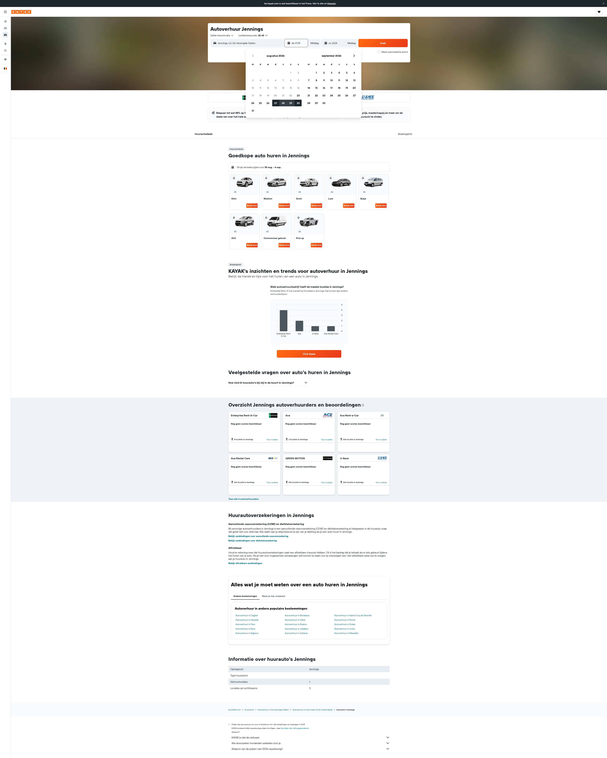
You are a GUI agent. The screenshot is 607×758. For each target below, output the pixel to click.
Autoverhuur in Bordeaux (297, 615)
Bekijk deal (252, 205)
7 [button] (283, 80)
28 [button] (283, 103)
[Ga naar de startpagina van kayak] (21, 12)
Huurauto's (249, 709)
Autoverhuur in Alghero (247, 633)
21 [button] (283, 95)
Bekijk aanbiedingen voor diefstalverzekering (252, 540)
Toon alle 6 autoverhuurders (243, 499)
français (331, 3)
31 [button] (253, 110)
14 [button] (283, 87)
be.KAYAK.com (234, 709)
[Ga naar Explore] (5, 44)
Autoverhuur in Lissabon (296, 628)
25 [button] (260, 103)
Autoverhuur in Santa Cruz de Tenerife (353, 615)
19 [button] (268, 95)
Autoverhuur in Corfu (344, 628)
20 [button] (275, 95)
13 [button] (275, 87)
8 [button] (290, 80)
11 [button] (260, 87)
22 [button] (290, 95)
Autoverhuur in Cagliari (247, 615)
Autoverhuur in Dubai (344, 624)
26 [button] (268, 103)
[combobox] (222, 35)
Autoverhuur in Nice (245, 628)
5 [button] (268, 80)
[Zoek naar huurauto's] (5, 35)
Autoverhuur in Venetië (247, 619)
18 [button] (260, 95)
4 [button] (260, 80)
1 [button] (290, 72)
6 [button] (275, 80)
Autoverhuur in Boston (296, 624)
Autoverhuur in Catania (296, 633)
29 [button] (290, 103)
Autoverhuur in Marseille (346, 633)
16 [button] (298, 87)
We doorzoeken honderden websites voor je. (256, 743)
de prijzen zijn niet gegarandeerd (295, 728)
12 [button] (268, 87)
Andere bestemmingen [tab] (245, 596)
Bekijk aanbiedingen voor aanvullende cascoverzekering (258, 536)
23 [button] (298, 95)
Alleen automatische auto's (394, 51)
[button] (603, 3)
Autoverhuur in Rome (344, 619)
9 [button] (298, 80)
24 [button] (252, 103)
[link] (309, 354)
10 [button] (252, 87)
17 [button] (253, 95)
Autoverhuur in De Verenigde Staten (273, 709)
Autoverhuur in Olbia (295, 619)
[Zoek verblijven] (5, 28)
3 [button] (253, 80)
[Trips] (5, 59)
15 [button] (291, 87)
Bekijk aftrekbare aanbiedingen (245, 563)
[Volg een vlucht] (5, 50)
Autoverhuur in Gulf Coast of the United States (313, 709)
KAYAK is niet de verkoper (246, 737)
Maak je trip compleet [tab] (273, 596)
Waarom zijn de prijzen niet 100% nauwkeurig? (257, 748)
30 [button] (298, 103)
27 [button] (275, 103)
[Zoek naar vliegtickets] (5, 21)
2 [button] (298, 72)
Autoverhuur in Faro (245, 624)
